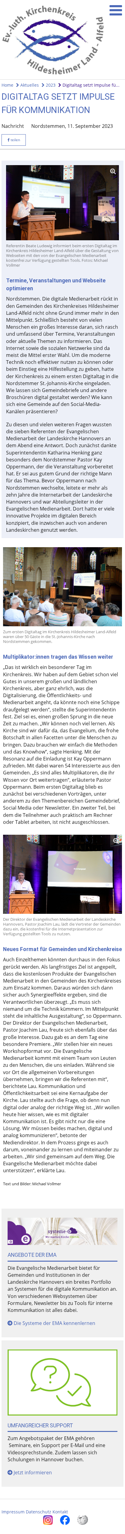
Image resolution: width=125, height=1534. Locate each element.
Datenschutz (38, 1512)
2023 (50, 85)
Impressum (13, 1512)
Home (7, 85)
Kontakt (60, 1512)
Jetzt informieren (33, 1472)
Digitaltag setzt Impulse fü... (90, 85)
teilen (15, 139)
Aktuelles (29, 85)
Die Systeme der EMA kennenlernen (54, 1323)
